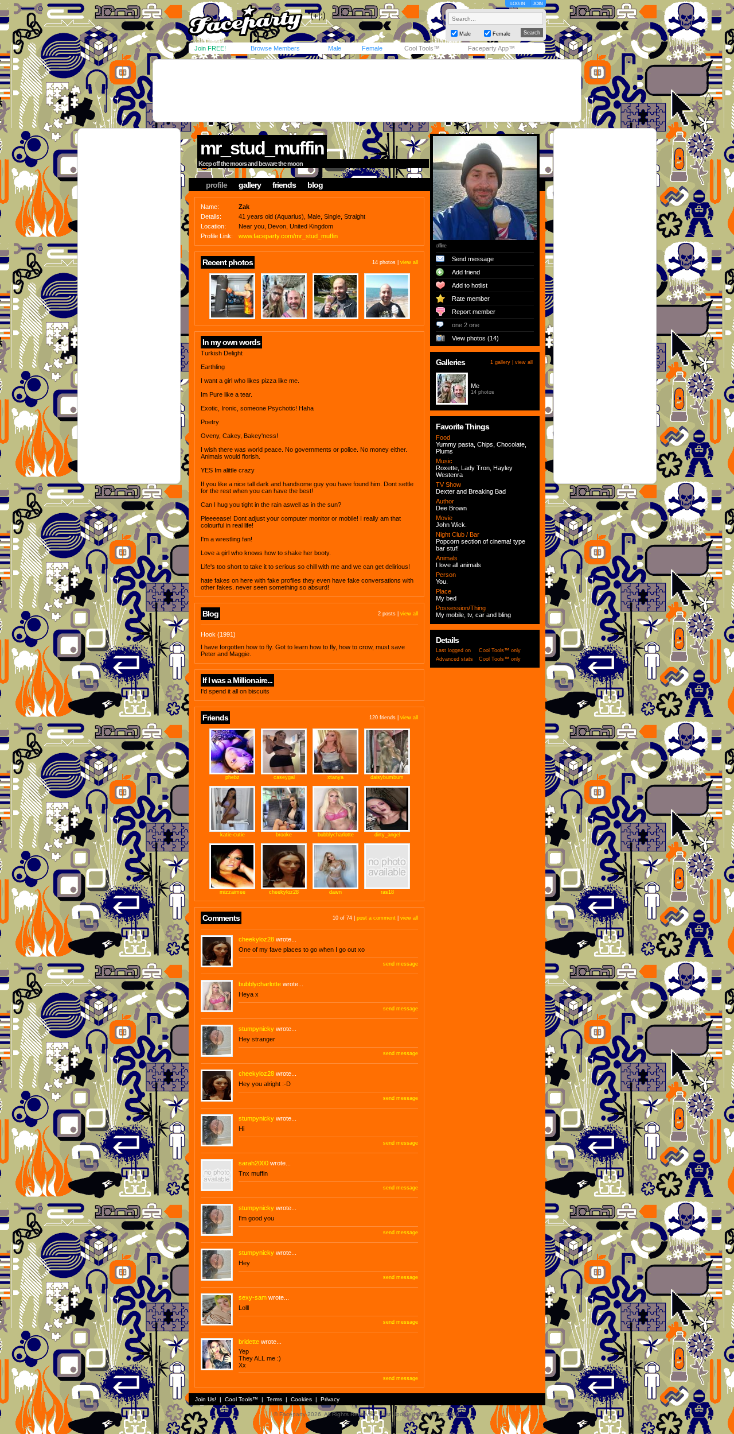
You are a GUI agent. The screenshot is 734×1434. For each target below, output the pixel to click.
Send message (473, 258)
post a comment (376, 918)
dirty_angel (387, 835)
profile (216, 184)
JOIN (538, 3)
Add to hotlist (469, 285)
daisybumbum (387, 777)
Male (334, 48)
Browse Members (275, 48)
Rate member (471, 298)
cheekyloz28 (284, 892)
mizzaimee (232, 892)
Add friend (466, 272)
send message (400, 964)
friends (284, 184)
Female (372, 48)
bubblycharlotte (336, 835)
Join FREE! (210, 48)
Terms (274, 1399)
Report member (473, 311)
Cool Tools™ (422, 48)
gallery (250, 184)
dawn (335, 892)
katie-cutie (232, 835)
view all (409, 262)
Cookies (301, 1399)
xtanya (335, 777)
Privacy (330, 1399)
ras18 (387, 892)
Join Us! (205, 1399)
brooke (284, 835)
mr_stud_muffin (262, 148)
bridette (249, 1341)
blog (315, 184)
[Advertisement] (367, 91)
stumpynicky (256, 1028)
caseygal (284, 777)
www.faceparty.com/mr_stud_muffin (288, 235)
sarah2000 (253, 1163)
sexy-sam (253, 1297)
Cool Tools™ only (500, 650)
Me (475, 385)
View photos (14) (475, 338)
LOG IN (517, 3)
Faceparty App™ (491, 48)
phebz (232, 777)
